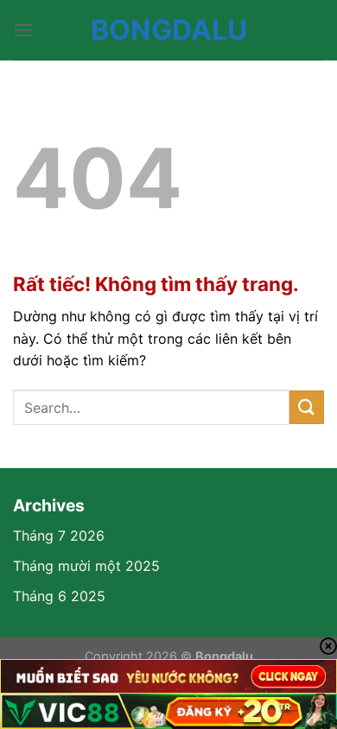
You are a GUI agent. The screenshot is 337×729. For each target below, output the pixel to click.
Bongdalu (169, 30)
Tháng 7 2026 (59, 535)
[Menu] (23, 30)
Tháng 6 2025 (59, 596)
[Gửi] (306, 407)
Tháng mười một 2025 (86, 565)
